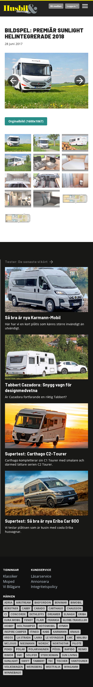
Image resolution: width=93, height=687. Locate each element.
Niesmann (27, 643)
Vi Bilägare (11, 586)
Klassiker (10, 576)
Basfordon (42, 602)
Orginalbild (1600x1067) (25, 121)
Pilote (77, 643)
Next (79, 80)
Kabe (46, 632)
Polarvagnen (39, 649)
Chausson (74, 608)
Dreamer (54, 614)
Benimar (61, 602)
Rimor (8, 655)
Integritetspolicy (44, 586)
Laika (38, 637)
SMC (19, 655)
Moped (8, 581)
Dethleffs (36, 614)
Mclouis (10, 643)
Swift (25, 661)
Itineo (34, 632)
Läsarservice (41, 576)
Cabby (26, 608)
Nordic (43, 643)
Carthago (56, 608)
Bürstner (11, 608)
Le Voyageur (55, 637)
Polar (20, 649)
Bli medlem (56, 6)
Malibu (82, 637)
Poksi (8, 649)
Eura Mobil (12, 620)
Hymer (63, 626)
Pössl (56, 649)
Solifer (31, 655)
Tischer (62, 661)
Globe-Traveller (75, 620)
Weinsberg (34, 667)
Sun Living (69, 655)
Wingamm (71, 667)
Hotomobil (47, 626)
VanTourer (79, 661)
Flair (40, 620)
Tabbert (39, 661)
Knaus (74, 632)
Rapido (69, 649)
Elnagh (69, 614)
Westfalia (53, 667)
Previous (13, 80)
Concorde (18, 614)
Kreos (8, 637)
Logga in (71, 6)
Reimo (82, 649)
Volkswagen (13, 667)
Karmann (60, 632)
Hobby (8, 626)
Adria (8, 602)
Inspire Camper (15, 632)
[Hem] (20, 8)
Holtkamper (26, 626)
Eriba (82, 614)
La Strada (24, 637)
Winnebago (12, 672)
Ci (5, 614)
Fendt (28, 620)
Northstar (61, 643)
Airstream (23, 602)
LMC (70, 637)
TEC (50, 661)
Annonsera (40, 581)
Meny (85, 6)
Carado (39, 608)
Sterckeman (49, 655)
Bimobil (76, 602)
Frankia (53, 620)
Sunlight (11, 661)
